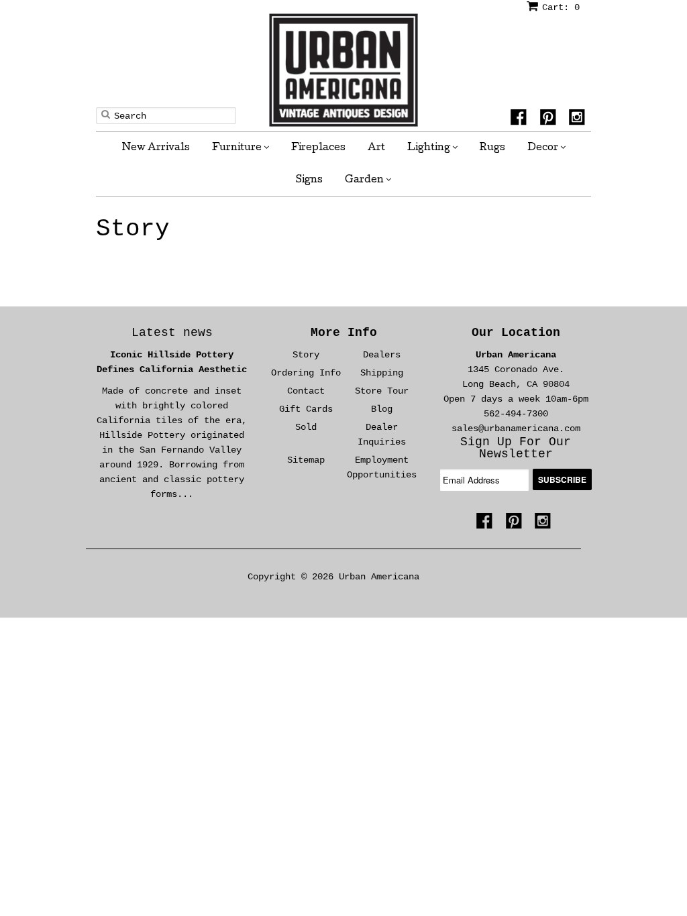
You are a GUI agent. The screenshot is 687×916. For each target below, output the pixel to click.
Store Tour (382, 391)
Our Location (516, 332)
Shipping (381, 372)
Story (133, 229)
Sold (306, 427)
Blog (381, 409)
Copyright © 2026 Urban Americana (333, 576)
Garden (365, 180)
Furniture (238, 148)
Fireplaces (318, 148)
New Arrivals (156, 148)
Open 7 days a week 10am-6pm (515, 399)
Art (376, 148)
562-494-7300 (516, 413)
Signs (309, 180)
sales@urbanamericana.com (516, 428)
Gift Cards (306, 409)
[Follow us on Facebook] (521, 119)
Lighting (429, 148)
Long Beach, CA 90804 (516, 384)
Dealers (382, 354)
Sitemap (306, 460)
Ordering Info (306, 372)
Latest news (172, 332)
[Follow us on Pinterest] (550, 119)
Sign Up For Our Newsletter (515, 448)
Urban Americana (516, 354)
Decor (543, 148)
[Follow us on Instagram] (579, 119)
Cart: (561, 7)
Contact (306, 391)
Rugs (492, 148)
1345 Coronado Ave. (516, 369)
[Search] (105, 114)
